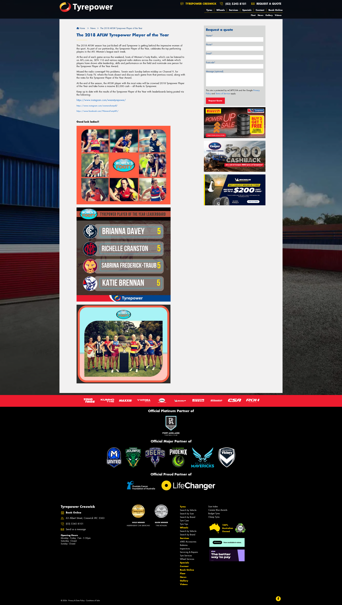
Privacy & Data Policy (76, 600)
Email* (209, 53)
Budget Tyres (214, 513)
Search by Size (187, 513)
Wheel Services (187, 559)
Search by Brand (187, 517)
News (260, 15)
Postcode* (210, 62)
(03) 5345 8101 (235, 3)
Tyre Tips (184, 524)
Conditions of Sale (93, 600)
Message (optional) (214, 71)
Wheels (220, 10)
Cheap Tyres (213, 517)
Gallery (269, 15)
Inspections (185, 548)
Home (82, 28)
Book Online (276, 10)
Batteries (184, 545)
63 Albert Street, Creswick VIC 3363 (85, 518)
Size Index (213, 506)
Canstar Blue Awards (217, 510)
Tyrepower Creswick (200, 3)
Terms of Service (223, 93)
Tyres (209, 10)
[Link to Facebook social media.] (278, 598)
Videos (278, 15)
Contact (260, 10)
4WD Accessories (188, 541)
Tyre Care (184, 520)
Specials (246, 10)
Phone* (209, 44)
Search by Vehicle (188, 510)
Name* (209, 35)
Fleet (253, 15)
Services (233, 10)
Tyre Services (186, 555)
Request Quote (215, 100)
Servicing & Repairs (189, 552)
